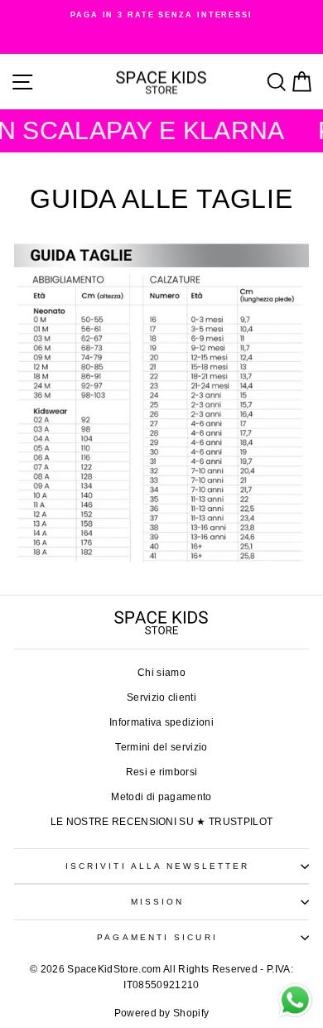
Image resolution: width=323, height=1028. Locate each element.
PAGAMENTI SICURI (157, 937)
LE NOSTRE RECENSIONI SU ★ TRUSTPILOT (162, 822)
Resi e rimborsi (162, 772)
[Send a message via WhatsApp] (295, 1000)
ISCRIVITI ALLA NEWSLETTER (157, 866)
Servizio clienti (161, 697)
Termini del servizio (161, 747)
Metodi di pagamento (161, 797)
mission (158, 901)
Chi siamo (161, 672)
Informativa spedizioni (161, 722)
